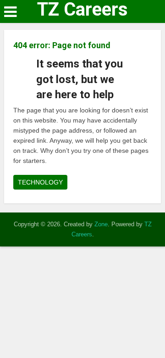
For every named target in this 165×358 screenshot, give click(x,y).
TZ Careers (82, 9)
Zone (101, 224)
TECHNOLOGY (40, 182)
